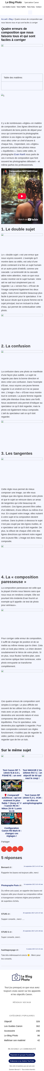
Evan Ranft (19, 154)
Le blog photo (13, 2)
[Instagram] (29, 1008)
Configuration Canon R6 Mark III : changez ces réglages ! (12, 832)
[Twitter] (19, 1008)
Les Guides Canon (9, 7)
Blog (11, 19)
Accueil (4, 19)
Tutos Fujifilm (21, 7)
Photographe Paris (10, 885)
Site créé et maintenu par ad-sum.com (22, 1066)
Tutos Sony (31, 7)
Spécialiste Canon (31, 2)
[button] (30, 12)
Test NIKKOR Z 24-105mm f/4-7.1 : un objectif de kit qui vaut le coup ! (32, 774)
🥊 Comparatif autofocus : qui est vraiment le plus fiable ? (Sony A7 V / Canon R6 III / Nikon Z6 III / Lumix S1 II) (12, 803)
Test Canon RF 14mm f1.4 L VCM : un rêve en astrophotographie (32, 799)
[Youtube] (24, 1008)
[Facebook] (14, 1008)
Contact (38, 7)
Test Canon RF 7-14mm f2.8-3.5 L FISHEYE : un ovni (11, 773)
